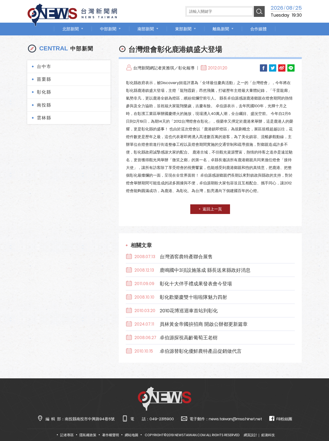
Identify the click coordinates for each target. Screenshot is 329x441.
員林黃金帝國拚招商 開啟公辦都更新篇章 (204, 324)
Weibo (281, 68)
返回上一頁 (212, 209)
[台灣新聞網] (72, 14)
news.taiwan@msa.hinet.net (235, 419)
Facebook (263, 68)
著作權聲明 (110, 435)
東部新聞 (183, 29)
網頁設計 (250, 435)
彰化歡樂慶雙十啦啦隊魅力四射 (193, 297)
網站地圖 (131, 435)
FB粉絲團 (284, 419)
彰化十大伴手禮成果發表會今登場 (196, 283)
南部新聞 (146, 29)
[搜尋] (259, 11)
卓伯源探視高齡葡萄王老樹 (188, 337)
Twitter (272, 68)
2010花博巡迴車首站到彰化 (189, 310)
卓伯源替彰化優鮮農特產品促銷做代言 (201, 351)
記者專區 (67, 435)
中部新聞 (108, 29)
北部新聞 (70, 29)
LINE (291, 68)
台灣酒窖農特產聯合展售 (186, 256)
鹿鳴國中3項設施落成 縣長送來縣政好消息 (205, 270)
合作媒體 (258, 29)
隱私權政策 (87, 435)
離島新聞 (221, 29)
